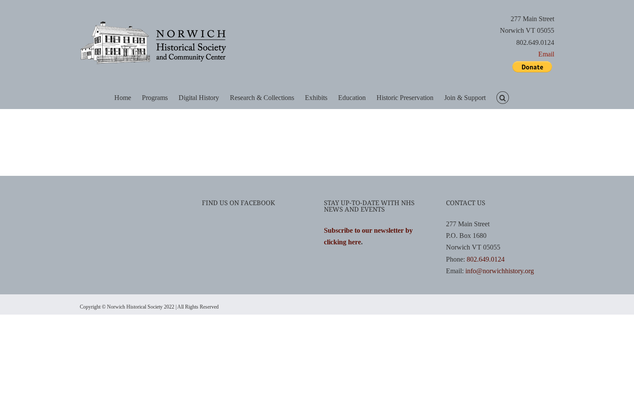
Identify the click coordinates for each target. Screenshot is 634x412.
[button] (502, 97)
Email (546, 54)
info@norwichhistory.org (499, 271)
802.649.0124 (486, 259)
